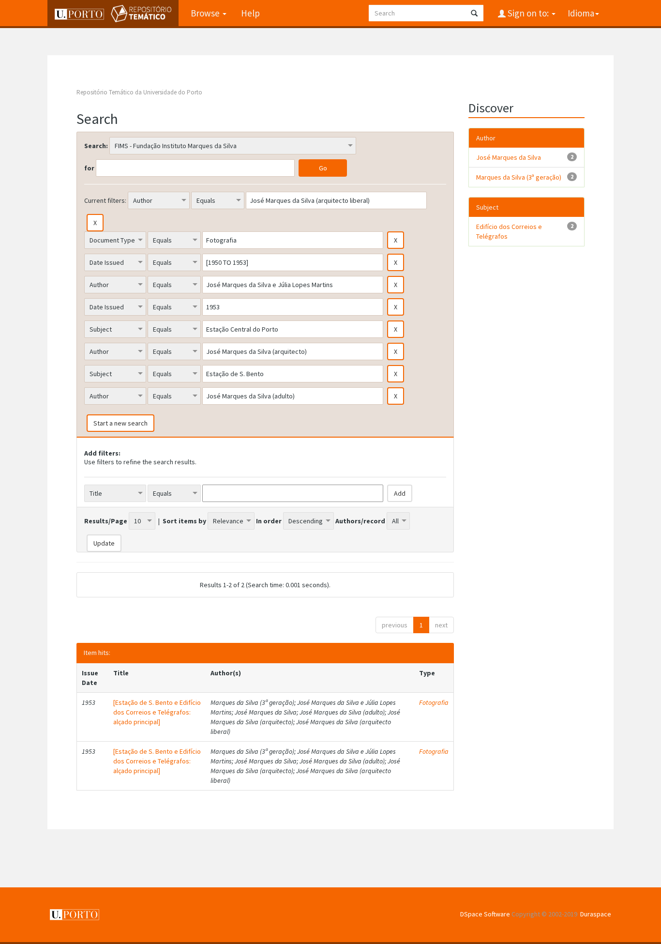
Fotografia (434, 702)
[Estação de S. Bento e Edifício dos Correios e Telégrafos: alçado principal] (157, 712)
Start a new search (120, 423)
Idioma (581, 13)
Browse (206, 13)
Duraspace (595, 914)
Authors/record (360, 521)
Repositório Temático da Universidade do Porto (139, 92)
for (89, 168)
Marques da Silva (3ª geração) (518, 177)
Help (250, 13)
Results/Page (105, 521)
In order (269, 521)
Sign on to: (528, 13)
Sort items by (184, 521)
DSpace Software (485, 914)
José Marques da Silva (508, 157)
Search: (96, 145)
